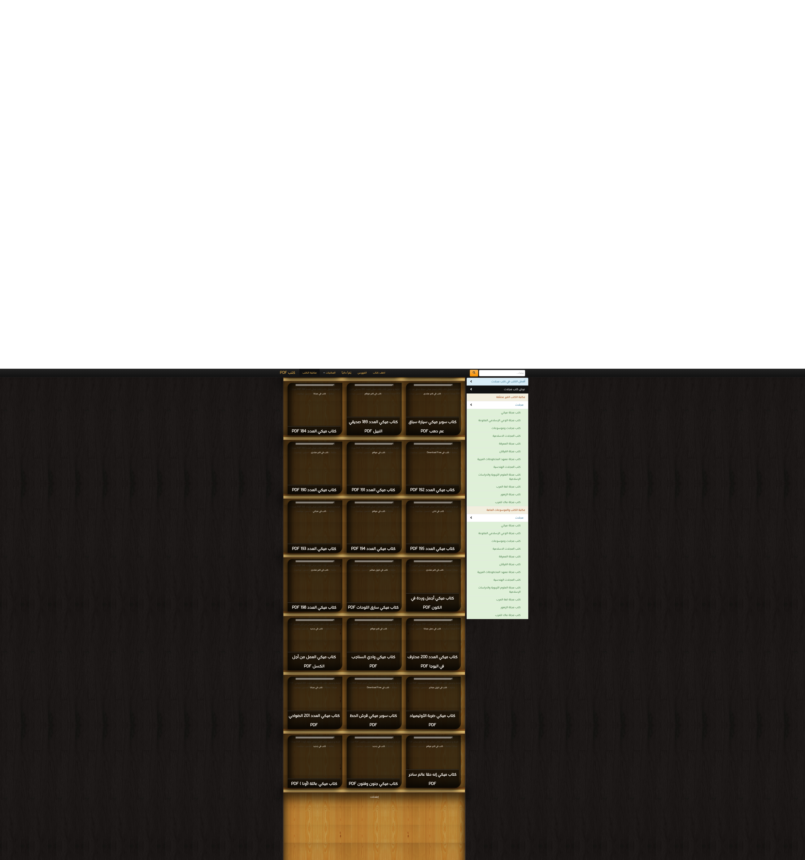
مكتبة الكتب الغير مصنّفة (510, 28)
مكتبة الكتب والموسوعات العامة (506, 141)
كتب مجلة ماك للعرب (508, 133)
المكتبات (330, 4)
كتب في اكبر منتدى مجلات (336, 820)
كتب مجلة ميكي (511, 44)
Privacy (375, 841)
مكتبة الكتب (310, 4)
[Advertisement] (374, 460)
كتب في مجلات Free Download (301, 820)
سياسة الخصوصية (443, 841)
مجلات (519, 36)
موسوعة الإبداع (399, 851)
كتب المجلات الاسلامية (507, 67)
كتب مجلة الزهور (511, 125)
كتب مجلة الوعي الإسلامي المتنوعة (499, 51)
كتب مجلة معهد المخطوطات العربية (499, 90)
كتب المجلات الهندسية (507, 98)
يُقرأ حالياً (346, 4)
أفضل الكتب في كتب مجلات (508, 13)
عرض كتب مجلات (514, 20)
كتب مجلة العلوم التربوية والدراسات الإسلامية (499, 108)
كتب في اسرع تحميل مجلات (448, 824)
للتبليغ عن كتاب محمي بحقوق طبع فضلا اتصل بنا (340, 834)
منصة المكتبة (461, 841)
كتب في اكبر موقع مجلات (440, 820)
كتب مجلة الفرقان (510, 82)
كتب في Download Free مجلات (404, 820)
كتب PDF (287, 4)
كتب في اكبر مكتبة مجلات (369, 820)
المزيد (374, 748)
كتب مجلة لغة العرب (508, 118)
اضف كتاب (379, 4)
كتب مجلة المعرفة (510, 75)
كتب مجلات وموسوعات (506, 59)
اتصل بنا (400, 841)
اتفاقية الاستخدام (418, 841)
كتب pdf (389, 841)
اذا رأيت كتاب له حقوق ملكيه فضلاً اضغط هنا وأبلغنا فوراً (381, 847)
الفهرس (362, 4)
